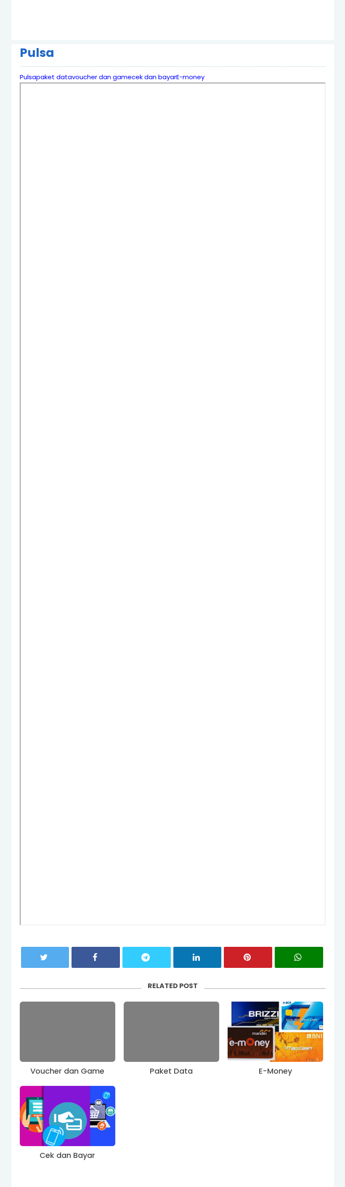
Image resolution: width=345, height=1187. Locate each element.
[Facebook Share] (95, 957)
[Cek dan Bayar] (67, 1116)
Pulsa (37, 53)
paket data (54, 76)
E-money (190, 76)
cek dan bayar (154, 76)
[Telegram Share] (146, 957)
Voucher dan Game (67, 1071)
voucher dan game (102, 76)
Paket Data (171, 1071)
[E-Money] (275, 1032)
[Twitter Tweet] (45, 957)
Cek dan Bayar (67, 1155)
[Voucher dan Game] (67, 1032)
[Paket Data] (171, 1032)
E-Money (275, 1071)
